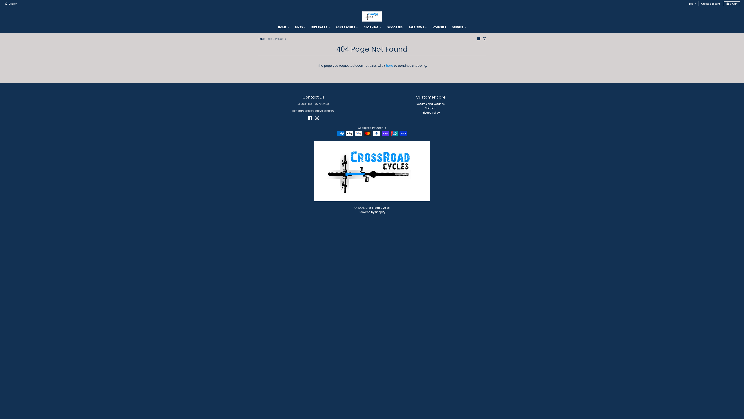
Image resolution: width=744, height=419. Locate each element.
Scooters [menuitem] (395, 27)
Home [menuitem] (282, 27)
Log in (692, 3)
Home (261, 39)
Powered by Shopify (372, 212)
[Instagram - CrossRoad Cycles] (484, 39)
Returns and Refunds (431, 104)
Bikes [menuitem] (299, 27)
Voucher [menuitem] (439, 27)
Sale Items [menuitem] (416, 27)
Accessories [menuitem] (345, 27)
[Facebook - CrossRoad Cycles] (478, 39)
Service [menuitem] (457, 27)
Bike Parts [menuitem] (319, 27)
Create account (710, 3)
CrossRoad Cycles (377, 208)
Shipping (430, 108)
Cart (733, 3)
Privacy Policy (431, 113)
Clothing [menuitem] (371, 27)
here (389, 65)
